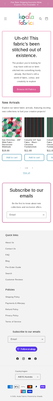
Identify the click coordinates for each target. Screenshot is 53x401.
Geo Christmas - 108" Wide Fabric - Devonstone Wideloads (11, 143)
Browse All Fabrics (26, 89)
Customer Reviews (14, 279)
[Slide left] (21, 168)
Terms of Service (13, 322)
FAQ (7, 255)
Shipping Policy (12, 297)
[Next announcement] (48, 4)
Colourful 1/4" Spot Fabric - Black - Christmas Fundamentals (32, 143)
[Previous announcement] (5, 4)
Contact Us (10, 249)
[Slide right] (32, 168)
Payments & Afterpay (15, 303)
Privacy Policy (11, 315)
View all (26, 173)
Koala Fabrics (22, 396)
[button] (5, 19)
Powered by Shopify (35, 396)
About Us (9, 242)
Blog (7, 261)
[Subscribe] (43, 215)
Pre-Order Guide (13, 267)
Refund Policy (11, 309)
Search (8, 273)
